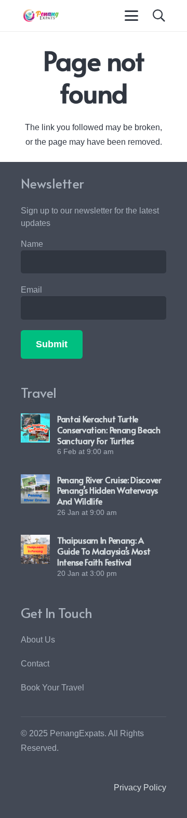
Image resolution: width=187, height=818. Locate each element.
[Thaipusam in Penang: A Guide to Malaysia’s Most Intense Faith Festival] (35, 549)
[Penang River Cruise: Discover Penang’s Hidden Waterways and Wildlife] (35, 489)
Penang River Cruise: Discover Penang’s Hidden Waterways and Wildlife (109, 490)
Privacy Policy (140, 787)
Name (32, 244)
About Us (38, 639)
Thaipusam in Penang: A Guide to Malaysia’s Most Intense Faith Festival (103, 551)
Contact (35, 663)
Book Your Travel (52, 687)
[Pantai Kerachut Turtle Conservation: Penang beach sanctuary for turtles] (35, 428)
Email (31, 289)
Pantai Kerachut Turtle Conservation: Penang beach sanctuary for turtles (109, 429)
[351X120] (40, 15)
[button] (131, 15)
